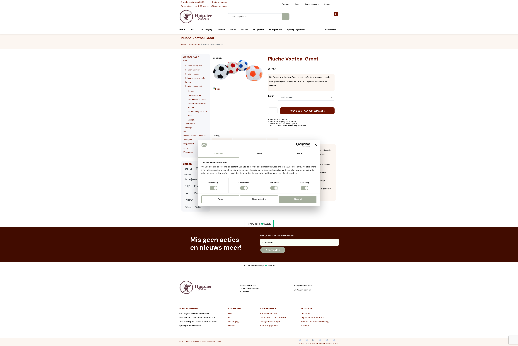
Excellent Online (214, 341)
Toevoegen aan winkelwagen (307, 111)
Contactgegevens (269, 325)
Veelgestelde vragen (270, 321)
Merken (231, 325)
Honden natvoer (192, 70)
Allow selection (259, 199)
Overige (191, 119)
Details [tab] (259, 154)
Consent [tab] (218, 154)
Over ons (285, 4)
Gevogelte (188, 174)
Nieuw (185, 148)
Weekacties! (331, 29)
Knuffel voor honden (197, 99)
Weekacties (188, 152)
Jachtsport (190, 123)
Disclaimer (306, 313)
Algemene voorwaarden (312, 317)
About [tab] (299, 154)
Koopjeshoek (188, 144)
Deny (220, 199)
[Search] (285, 16)
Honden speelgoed (193, 86)
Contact (327, 4)
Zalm (198, 207)
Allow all (298, 199)
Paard (197, 193)
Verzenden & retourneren (273, 317)
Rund (189, 200)
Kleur (271, 95)
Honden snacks (192, 74)
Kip (187, 186)
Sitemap (305, 325)
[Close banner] (316, 145)
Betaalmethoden (268, 313)
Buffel (188, 169)
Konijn (197, 186)
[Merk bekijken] (216, 88)
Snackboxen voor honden (194, 135)
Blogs (297, 4)
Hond (185, 60)
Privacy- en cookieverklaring (315, 321)
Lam (187, 193)
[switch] (244, 188)
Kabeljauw (191, 179)
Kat (184, 131)
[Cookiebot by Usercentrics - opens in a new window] (298, 145)
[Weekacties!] (321, 29)
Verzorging (187, 140)
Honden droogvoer (193, 66)
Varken (188, 207)
